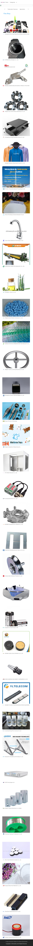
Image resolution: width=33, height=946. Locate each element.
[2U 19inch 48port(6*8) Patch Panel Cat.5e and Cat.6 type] (16, 693)
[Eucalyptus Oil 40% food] (16, 280)
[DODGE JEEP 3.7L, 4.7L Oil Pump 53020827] (16, 512)
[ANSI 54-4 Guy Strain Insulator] (16, 796)
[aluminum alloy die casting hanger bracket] (16, 73)
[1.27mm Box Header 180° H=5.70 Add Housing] (16, 899)
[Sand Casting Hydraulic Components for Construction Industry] (16, 48)
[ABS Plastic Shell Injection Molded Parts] (16, 22)
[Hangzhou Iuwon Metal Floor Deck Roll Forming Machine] (16, 254)
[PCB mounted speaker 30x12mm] (16, 641)
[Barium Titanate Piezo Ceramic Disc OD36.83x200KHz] (16, 848)
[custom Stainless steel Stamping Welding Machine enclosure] (16, 125)
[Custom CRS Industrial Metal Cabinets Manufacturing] (16, 460)
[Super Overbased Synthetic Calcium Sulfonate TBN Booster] (16, 383)
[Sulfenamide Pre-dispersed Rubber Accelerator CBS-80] (16, 306)
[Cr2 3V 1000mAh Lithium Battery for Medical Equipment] (16, 615)
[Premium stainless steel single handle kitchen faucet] (16, 228)
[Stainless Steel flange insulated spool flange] (16, 99)
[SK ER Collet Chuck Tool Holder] (16, 667)
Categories (12, 2)
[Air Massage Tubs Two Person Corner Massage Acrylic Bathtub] (16, 589)
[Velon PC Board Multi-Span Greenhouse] (16, 331)
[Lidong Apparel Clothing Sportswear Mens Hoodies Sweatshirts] (16, 151)
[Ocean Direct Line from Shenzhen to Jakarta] (16, 177)
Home (6, 2)
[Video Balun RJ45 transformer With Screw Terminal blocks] (16, 486)
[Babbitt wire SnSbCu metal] (16, 822)
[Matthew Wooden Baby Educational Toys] (16, 435)
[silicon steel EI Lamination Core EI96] (16, 538)
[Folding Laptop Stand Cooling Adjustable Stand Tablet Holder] (16, 744)
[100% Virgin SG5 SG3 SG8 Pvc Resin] (16, 202)
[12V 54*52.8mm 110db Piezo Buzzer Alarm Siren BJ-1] (16, 925)
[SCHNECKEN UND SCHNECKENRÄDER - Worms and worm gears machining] (16, 409)
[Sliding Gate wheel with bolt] (16, 564)
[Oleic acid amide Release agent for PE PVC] (16, 873)
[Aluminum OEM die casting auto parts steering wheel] (16, 357)
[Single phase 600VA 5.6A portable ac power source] (16, 770)
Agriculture (22, 9)
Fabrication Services (13, 9)
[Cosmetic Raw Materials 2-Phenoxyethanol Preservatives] (16, 719)
